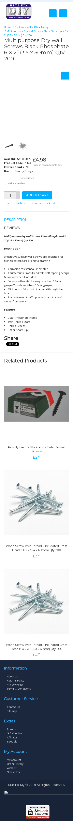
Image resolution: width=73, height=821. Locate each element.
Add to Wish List (17, 203)
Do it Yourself (23, 27)
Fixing (44, 27)
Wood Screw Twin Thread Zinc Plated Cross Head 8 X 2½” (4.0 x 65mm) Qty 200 (36, 647)
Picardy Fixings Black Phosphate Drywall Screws (36, 449)
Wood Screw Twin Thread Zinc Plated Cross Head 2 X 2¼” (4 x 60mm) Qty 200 (36, 548)
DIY (36, 27)
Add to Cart (37, 195)
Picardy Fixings (24, 171)
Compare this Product (45, 203)
